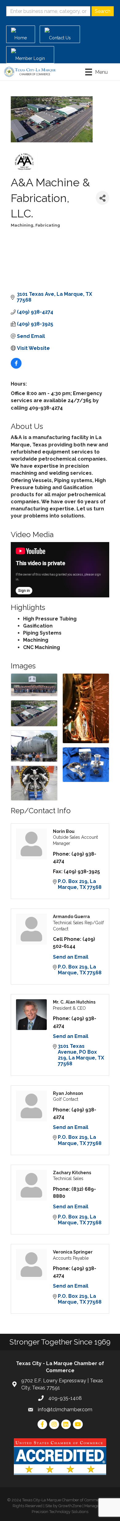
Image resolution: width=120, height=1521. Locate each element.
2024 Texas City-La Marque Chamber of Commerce (58, 1500)
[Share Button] (102, 198)
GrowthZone (70, 1505)
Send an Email (70, 957)
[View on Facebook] (16, 367)
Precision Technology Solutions (60, 1511)
